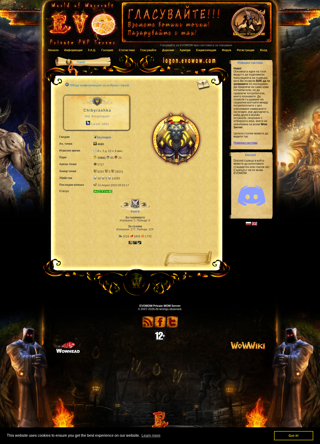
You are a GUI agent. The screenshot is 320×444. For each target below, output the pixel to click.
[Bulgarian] (248, 224)
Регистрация (245, 50)
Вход (263, 50)
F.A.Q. (92, 50)
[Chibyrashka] (130, 243)
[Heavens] (134, 243)
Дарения (168, 50)
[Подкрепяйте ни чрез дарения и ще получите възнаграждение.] (196, 24)
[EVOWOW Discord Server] (252, 209)
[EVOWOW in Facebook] (160, 327)
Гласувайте (148, 50)
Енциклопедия (206, 50)
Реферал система (245, 142)
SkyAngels (104, 137)
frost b (135, 211)
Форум (226, 50)
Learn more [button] (150, 435)
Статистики (127, 50)
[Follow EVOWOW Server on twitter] (172, 327)
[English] (254, 224)
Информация (73, 50)
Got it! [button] (294, 435)
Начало (53, 50)
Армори (185, 50)
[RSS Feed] (148, 327)
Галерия (107, 50)
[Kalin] (139, 243)
